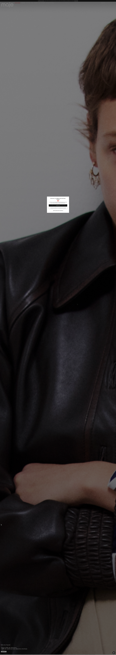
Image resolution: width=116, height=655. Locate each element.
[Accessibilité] (1, 525)
